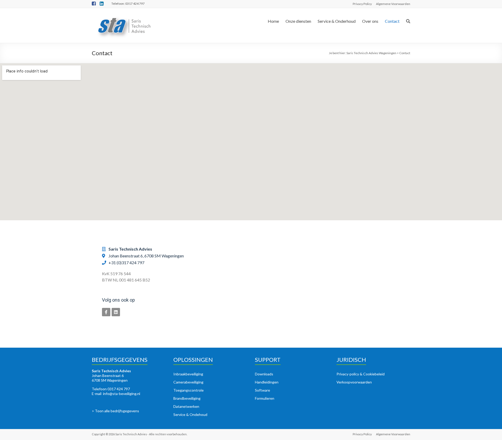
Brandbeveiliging (187, 398)
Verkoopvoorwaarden (354, 382)
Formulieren (264, 398)
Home (273, 21)
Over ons (370, 21)
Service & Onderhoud (337, 21)
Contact (392, 21)
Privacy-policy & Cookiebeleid (360, 374)
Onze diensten (298, 21)
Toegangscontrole (188, 390)
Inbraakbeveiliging (188, 374)
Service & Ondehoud (190, 414)
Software (262, 390)
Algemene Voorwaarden (393, 3)
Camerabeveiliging (188, 382)
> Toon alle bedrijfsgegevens (115, 411)
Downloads (264, 374)
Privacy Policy (362, 3)
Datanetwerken (186, 406)
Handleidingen (266, 382)
